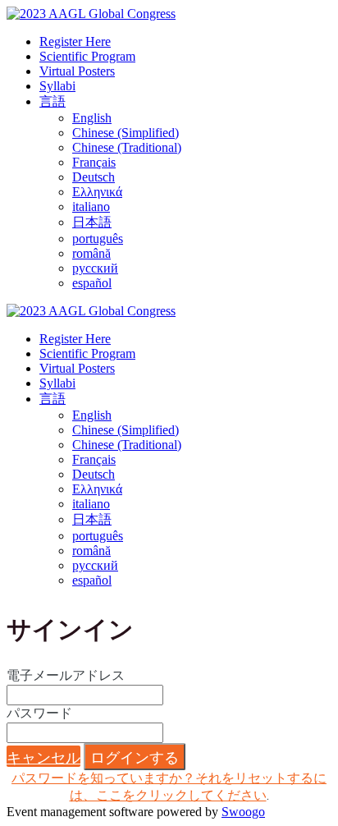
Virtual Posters (77, 71)
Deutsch (93, 177)
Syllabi (57, 86)
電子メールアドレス (66, 675)
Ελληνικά (97, 192)
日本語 (92, 222)
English (92, 118)
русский (95, 268)
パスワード (39, 713)
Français (94, 162)
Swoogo (243, 812)
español (92, 283)
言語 (52, 101)
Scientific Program (87, 56)
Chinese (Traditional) (126, 147)
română (91, 253)
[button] (43, 756)
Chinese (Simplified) (125, 133)
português (97, 239)
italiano (91, 206)
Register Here (75, 41)
